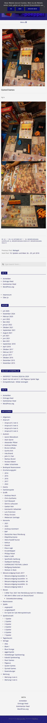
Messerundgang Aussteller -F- (16, 576)
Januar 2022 (7, 325)
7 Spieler (8, 635)
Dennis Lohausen (11, 504)
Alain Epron (9, 440)
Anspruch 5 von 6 (11, 431)
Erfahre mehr (32, 8)
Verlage (6, 641)
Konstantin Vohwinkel (13, 509)
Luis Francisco (10, 512)
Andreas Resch (10, 495)
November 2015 (9, 363)
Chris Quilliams (10, 498)
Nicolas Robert (10, 462)
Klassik (7, 545)
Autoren (6, 434)
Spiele (5, 604)
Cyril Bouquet (10, 501)
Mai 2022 (6, 322)
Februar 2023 (8, 316)
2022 (6, 484)
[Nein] (44, 6)
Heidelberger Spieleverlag (14, 655)
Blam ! (7, 646)
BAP (6, 531)
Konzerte (6, 520)
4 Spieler (8, 627)
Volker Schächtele (11, 464)
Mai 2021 (6, 341)
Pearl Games (9, 660)
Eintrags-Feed (8, 281)
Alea (6, 644)
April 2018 (7, 347)
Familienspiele (8, 490)
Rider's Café (9, 556)
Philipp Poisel (10, 553)
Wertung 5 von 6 (11, 680)
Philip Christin (10, 515)
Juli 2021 (6, 336)
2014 (6, 473)
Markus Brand (10, 459)
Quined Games (10, 668)
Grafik (5, 492)
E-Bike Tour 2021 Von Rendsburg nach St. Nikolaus (24, 593)
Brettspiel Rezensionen (12, 467)
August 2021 (7, 333)
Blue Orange (9, 649)
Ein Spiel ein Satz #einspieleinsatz (18, 613)
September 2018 (9, 344)
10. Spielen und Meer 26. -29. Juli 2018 (24, 253)
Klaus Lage (9, 548)
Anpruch (6, 420)
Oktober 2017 (8, 349)
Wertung (6, 674)
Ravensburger (10, 671)
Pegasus (8, 663)
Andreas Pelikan (11, 445)
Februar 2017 (8, 352)
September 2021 (9, 330)
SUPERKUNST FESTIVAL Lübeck (16, 564)
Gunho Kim (9, 451)
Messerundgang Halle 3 (14, 587)
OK (11, 8)
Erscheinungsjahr (9, 470)
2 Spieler (8, 621)
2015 (6, 476)
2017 (6, 481)
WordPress (35, 718)
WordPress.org (8, 287)
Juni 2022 (6, 319)
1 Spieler (8, 619)
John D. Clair (9, 456)
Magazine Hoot (21, 718)
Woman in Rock (10, 570)
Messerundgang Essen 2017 (21, 241)
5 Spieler (8, 630)
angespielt (9, 607)
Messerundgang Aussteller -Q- (16, 584)
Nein (19, 8)
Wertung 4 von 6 (11, 677)
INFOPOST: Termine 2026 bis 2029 (16, 376)
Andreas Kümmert (12, 529)
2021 (6, 523)
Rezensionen (8, 601)
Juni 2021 (6, 338)
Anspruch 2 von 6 (11, 423)
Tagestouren (7, 638)
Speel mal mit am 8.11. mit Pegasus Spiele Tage (21, 379)
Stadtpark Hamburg (12, 562)
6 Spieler (8, 632)
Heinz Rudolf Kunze (12, 540)
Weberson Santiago (12, 517)
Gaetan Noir (9, 506)
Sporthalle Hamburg (12, 559)
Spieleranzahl (8, 616)
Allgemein (6, 417)
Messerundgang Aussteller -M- (16, 581)
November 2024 (9, 314)
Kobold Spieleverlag (12, 657)
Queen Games (10, 666)
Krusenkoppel (10, 551)
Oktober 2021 (8, 327)
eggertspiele (9, 652)
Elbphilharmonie (11, 537)
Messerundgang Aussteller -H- (16, 579)
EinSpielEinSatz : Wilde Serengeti (15, 382)
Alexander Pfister (11, 442)
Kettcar (7, 542)
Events (5, 487)
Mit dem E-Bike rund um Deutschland (19, 595)
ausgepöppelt (10, 610)
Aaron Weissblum (11, 437)
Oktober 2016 (8, 357)
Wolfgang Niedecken (12, 567)
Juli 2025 (6, 311)
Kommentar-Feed (9, 284)
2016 (6, 478)
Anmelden (7, 279)
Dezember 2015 (9, 360)
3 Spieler (8, 624)
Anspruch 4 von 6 (11, 428)
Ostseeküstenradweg (14, 598)
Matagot (16, 250)
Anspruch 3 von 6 (11, 425)
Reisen (5, 590)
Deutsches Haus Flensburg (15, 534)
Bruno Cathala (10, 448)
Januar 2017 (7, 355)
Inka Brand (9, 453)
